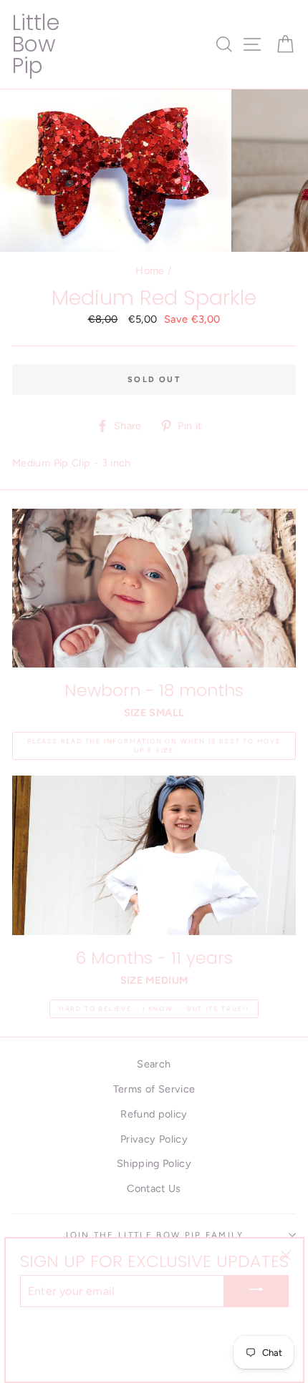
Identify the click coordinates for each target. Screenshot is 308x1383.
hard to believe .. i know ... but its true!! (154, 1008)
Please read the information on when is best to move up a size (154, 745)
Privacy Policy (154, 1139)
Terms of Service (154, 1089)
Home (149, 270)
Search (153, 1063)
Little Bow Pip (35, 44)
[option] (115, 170)
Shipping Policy (154, 1163)
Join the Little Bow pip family (154, 1235)
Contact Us (154, 1188)
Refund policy (154, 1114)
